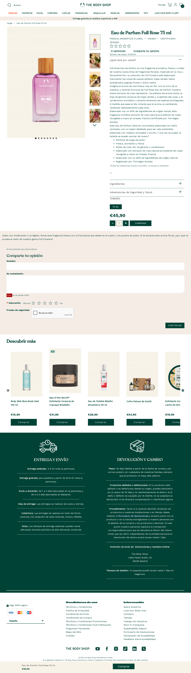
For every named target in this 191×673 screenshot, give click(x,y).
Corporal (52, 13)
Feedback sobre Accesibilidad (140, 639)
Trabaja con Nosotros (135, 621)
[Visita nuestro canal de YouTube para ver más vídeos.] (98, 648)
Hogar (10, 23)
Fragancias (81, 13)
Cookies (70, 635)
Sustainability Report (135, 628)
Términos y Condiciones (79, 607)
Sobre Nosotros (132, 607)
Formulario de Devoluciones (139, 632)
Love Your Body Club (135, 610)
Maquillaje (99, 13)
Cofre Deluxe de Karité (139, 401)
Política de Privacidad (77, 610)
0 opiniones (118, 51)
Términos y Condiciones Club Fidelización (88, 625)
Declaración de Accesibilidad (139, 635)
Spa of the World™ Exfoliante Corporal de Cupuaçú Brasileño (61, 401)
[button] (183, 390)
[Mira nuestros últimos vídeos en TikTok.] (125, 648)
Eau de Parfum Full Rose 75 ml (32, 23)
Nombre (11, 261)
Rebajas (13, 13)
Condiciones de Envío (77, 614)
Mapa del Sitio (73, 632)
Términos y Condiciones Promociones (86, 621)
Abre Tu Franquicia (134, 625)
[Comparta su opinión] (120, 46)
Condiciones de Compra (79, 617)
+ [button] (126, 223)
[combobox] (27, 5)
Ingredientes (132, 13)
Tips (146, 13)
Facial (39, 13)
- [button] (113, 223)
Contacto (129, 614)
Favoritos (27, 13)
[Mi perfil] (175, 5)
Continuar (175, 325)
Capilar (66, 13)
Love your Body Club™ (167, 13)
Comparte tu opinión (146, 51)
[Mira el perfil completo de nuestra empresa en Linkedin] (134, 648)
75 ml (115, 206)
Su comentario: (15, 273)
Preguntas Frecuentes (78, 628)
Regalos (115, 13)
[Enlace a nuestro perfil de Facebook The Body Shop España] (107, 648)
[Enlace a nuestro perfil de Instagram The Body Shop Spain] (116, 648)
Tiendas (128, 617)
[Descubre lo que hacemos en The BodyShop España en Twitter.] (144, 648)
